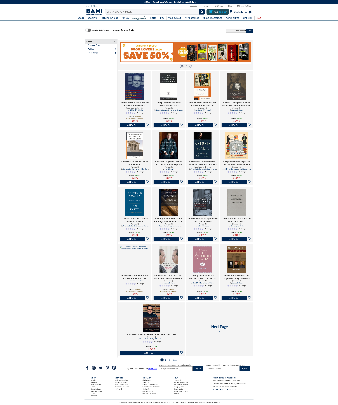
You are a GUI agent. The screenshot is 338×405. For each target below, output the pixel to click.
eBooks (94, 382)
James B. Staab (237, 110)
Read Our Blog (147, 391)
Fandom (94, 396)
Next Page (219, 328)
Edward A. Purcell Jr (136, 281)
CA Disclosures (203, 402)
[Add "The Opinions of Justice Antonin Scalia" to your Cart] (203, 298)
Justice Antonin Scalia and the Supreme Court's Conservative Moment (236, 220)
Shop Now (185, 66)
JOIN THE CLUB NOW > (224, 389)
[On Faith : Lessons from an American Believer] (134, 202)
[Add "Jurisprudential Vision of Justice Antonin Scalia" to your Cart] (169, 125)
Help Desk (177, 380)
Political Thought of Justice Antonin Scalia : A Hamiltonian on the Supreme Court (236, 104)
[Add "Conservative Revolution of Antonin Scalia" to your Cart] (135, 182)
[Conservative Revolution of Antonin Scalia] (134, 145)
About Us (145, 382)
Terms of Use (192, 402)
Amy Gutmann (207, 169)
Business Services (121, 384)
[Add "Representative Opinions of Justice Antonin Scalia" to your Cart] (152, 353)
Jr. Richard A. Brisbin (135, 110)
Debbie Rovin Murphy (231, 169)
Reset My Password (181, 384)
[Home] (93, 12)
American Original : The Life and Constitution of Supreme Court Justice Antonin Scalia (168, 163)
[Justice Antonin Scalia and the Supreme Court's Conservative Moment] (236, 202)
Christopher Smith (237, 226)
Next (175, 360)
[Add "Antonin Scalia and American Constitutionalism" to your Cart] (203, 125)
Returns (177, 393)
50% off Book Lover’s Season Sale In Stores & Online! (170, 2)
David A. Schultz (161, 110)
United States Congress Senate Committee (169, 227)
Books (93, 380)
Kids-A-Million (96, 384)
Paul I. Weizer (209, 283)
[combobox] (156, 11)
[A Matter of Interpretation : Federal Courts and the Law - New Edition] (202, 145)
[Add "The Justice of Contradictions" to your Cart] (169, 298)
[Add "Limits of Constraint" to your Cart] (237, 298)
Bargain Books (96, 389)
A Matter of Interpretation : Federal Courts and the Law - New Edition (203, 163)
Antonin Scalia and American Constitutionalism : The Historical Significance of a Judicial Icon (202, 104)
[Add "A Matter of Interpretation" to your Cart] (203, 182)
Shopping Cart (179, 387)
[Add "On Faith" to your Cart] (135, 239)
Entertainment (96, 391)
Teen (93, 387)
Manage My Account (181, 382)
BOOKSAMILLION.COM (166, 402)
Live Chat (152, 369)
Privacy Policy (215, 402)
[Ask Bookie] (217, 12)
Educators (194, 6)
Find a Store (146, 380)
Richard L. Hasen (169, 283)
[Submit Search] (202, 12)
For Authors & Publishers (151, 387)
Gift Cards (219, 6)
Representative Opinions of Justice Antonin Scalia (151, 334)
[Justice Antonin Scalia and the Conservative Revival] (135, 86)
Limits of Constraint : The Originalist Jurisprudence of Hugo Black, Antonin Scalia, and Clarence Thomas (236, 277)
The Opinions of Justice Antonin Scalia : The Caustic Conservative (202, 277)
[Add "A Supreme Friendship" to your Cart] (237, 182)
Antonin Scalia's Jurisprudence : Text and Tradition (202, 219)
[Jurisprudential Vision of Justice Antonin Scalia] (168, 86)
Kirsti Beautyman (245, 169)
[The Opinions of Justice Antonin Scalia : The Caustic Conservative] (202, 259)
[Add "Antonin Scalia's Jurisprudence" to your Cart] (203, 239)
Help (230, 6)
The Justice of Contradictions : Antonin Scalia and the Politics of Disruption (169, 277)
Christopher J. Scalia (141, 226)
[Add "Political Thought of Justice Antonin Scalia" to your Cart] (237, 125)
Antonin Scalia (196, 169)
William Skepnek (160, 339)
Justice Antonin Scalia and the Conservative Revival (134, 104)
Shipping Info (178, 389)
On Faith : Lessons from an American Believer (135, 219)
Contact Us (146, 389)
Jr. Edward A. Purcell (203, 110)
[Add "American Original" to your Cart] (169, 182)
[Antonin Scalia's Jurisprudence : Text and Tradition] (202, 202)
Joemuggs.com (181, 402)
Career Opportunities (150, 384)
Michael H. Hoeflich (146, 339)
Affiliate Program (121, 382)
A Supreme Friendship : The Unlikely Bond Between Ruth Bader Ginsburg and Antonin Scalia (236, 163)
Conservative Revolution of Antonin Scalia (134, 163)
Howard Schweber (141, 169)
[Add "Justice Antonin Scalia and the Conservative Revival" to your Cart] (135, 125)
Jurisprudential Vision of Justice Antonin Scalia (169, 104)
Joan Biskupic (169, 169)
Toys (93, 393)
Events (206, 6)
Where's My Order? (181, 391)
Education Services (122, 387)
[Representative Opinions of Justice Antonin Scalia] (151, 318)
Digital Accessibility (149, 393)
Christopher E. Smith (175, 110)
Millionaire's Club (244, 6)
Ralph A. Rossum (203, 226)
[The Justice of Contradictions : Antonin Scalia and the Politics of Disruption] (168, 259)
